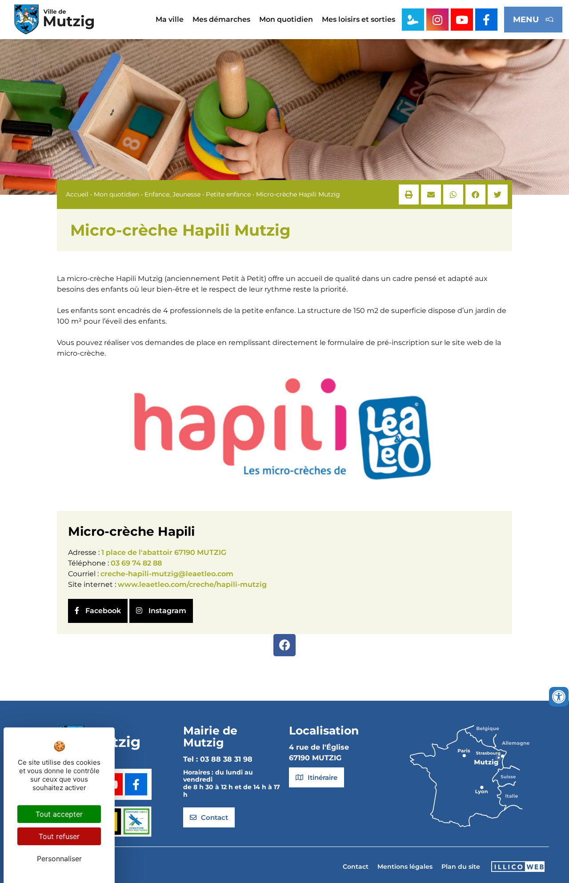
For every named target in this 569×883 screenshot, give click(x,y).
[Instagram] (437, 19)
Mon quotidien (286, 19)
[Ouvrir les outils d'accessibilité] (559, 696)
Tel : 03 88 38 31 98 (217, 759)
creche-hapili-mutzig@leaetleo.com (166, 574)
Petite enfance (228, 194)
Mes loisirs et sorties (358, 19)
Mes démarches (221, 19)
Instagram (166, 610)
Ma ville (170, 19)
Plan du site (460, 867)
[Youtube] (462, 19)
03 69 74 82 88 (136, 563)
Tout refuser (59, 836)
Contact (356, 867)
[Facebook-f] (486, 19)
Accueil (77, 194)
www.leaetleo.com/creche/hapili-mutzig (192, 584)
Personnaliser (59, 858)
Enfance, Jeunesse (172, 194)
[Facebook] (284, 645)
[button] (409, 195)
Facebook (102, 610)
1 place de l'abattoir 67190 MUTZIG (163, 552)
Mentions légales (405, 867)
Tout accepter (59, 814)
